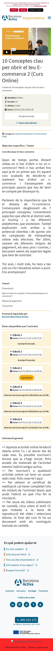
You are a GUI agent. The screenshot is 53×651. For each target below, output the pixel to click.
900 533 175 (28, 620)
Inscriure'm (26, 377)
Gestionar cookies (35, 10)
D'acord (14, 10)
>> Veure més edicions (26, 123)
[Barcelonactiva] (10, 19)
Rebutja (23, 10)
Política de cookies (40, 6)
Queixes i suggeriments (38, 647)
